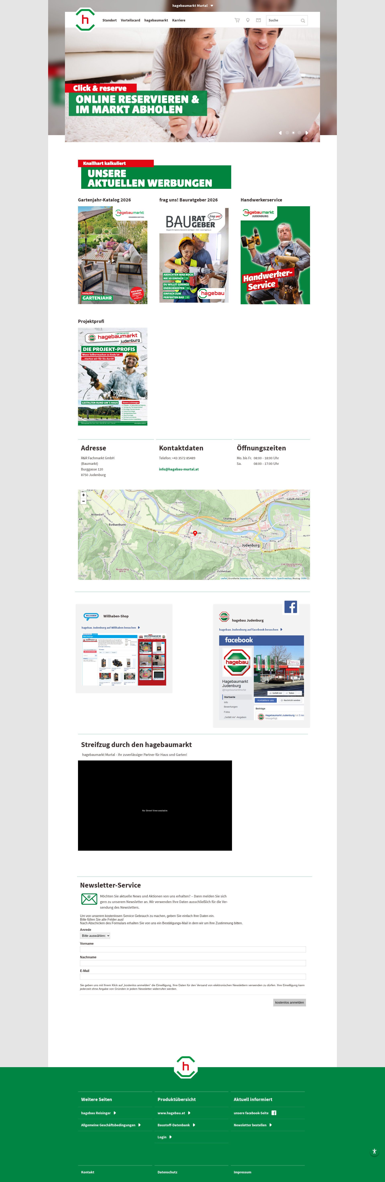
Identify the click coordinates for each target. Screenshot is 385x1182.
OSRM (303, 578)
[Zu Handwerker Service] (293, 132)
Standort (109, 20)
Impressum (242, 1172)
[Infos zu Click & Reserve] (192, 84)
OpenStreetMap (284, 578)
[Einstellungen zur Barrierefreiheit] (374, 1151)
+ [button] (83, 494)
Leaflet (224, 578)
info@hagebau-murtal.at (179, 469)
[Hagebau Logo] (185, 1066)
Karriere (178, 20)
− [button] (83, 501)
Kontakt (87, 1172)
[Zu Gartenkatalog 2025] (299, 132)
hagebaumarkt (156, 20)
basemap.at (245, 578)
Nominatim (270, 578)
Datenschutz (167, 1172)
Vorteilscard (130, 20)
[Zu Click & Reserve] (287, 132)
